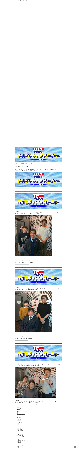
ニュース (16, 0)
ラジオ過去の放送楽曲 (20, 445)
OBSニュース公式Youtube (20, 433)
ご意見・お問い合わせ (20, 447)
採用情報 (18, 407)
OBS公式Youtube (19, 429)
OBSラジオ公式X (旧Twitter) (21, 434)
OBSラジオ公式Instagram (20, 436)
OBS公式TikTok (19, 431)
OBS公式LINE (19, 428)
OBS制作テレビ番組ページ (21, 439)
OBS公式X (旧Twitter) (20, 430)
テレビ (19, 0)
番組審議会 (18, 411)
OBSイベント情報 (19, 441)
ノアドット (18, 423)
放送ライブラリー (19, 413)
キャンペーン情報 (19, 442)
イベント (23, 0)
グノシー (18, 424)
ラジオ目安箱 (19, 446)
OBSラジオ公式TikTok (20, 435)
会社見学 (18, 409)
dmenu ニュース (19, 422)
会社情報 (16, 405)
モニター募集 (19, 408)
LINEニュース (19, 419)
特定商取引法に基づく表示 (21, 414)
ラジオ (21, 0)
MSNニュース (19, 425)
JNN (17, 412)
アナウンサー (27, 0)
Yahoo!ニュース (19, 420)
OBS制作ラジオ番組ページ (21, 440)
